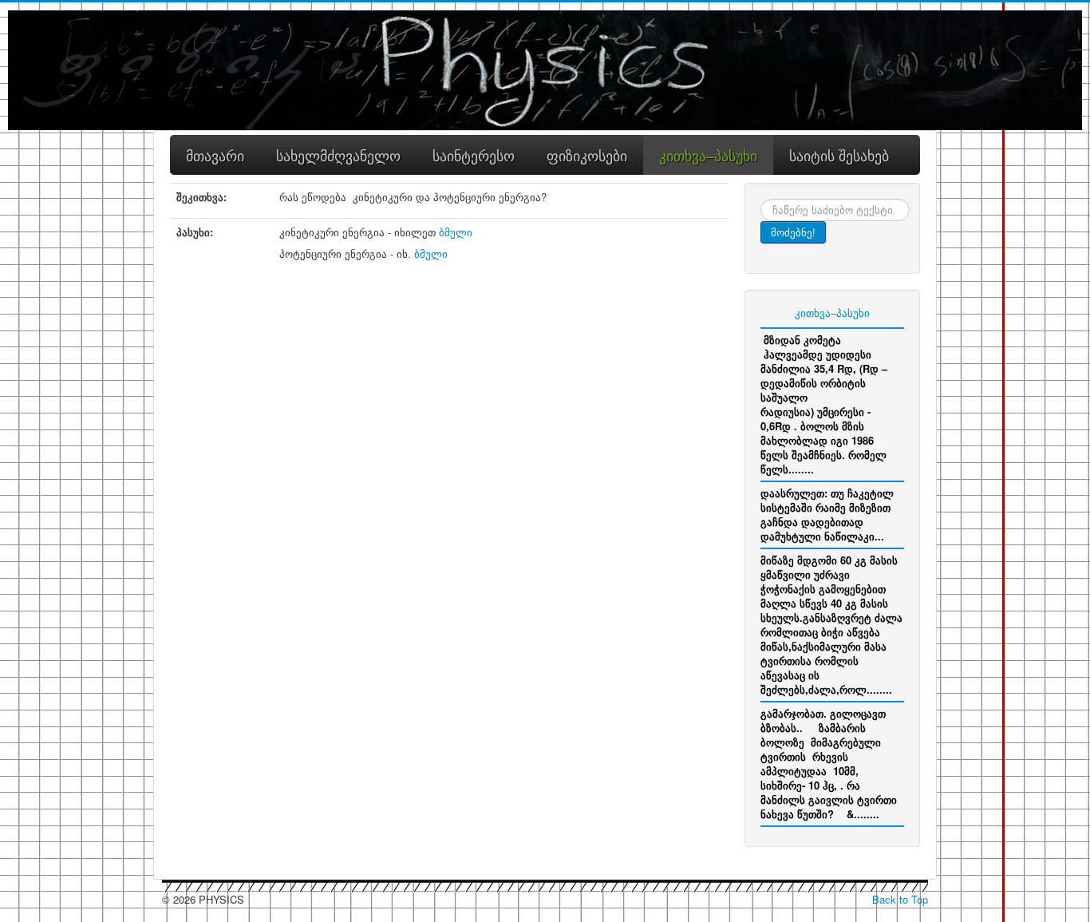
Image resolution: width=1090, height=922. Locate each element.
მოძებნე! (793, 231)
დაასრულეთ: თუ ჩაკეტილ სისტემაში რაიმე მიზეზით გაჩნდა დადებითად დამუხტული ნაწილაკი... (827, 514)
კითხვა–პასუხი (832, 312)
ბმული (455, 231)
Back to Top (900, 899)
